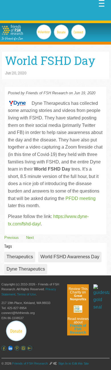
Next (30, 237)
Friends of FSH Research (30, 363)
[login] (30, 348)
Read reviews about (78, 326)
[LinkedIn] (11, 348)
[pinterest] (18, 348)
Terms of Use (26, 294)
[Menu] (101, 3)
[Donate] (16, 331)
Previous (11, 237)
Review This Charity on (78, 294)
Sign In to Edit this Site (73, 363)
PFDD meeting (80, 198)
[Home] (12, 30)
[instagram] (24, 348)
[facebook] (4, 348)
